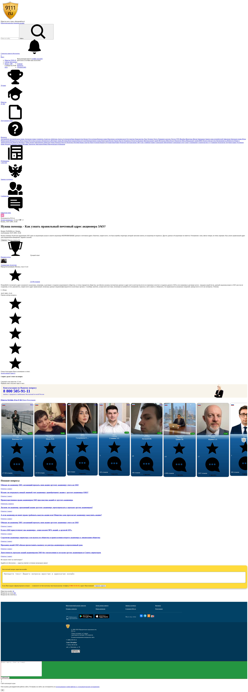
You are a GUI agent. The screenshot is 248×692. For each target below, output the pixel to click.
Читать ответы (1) (14, 240)
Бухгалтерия (93, 139)
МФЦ (201, 141)
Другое (173, 139)
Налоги (205, 141)
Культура (134, 141)
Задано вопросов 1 (7, 220)
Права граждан (85, 142)
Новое (8, 64)
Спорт (186, 142)
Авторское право (30, 139)
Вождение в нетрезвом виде (117, 139)
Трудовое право (231, 142)
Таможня (214, 142)
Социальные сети (178, 142)
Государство (131, 139)
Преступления (95, 142)
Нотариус (22, 142)
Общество (47, 142)
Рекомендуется (6, 257)
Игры (244, 139)
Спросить (17, 475)
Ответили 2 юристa (7, 504)
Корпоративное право (93, 141)
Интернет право (56, 141)
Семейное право (149, 142)
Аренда (60, 139)
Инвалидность (15, 141)
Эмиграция (39, 144)
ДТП (178, 139)
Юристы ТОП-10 (10, 60)
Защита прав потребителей (214, 139)
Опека (53, 142)
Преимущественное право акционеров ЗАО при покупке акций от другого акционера (37, 500)
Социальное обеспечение (163, 142)
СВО (138, 142)
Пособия (77, 142)
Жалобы (183, 139)
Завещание (201, 139)
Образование (38, 142)
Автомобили (5, 139)
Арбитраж (54, 139)
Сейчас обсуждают (11, 62)
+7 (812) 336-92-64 (71, 645)
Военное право (102, 139)
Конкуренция (72, 141)
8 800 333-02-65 (74, 586)
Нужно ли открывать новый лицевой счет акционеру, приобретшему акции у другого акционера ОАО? (44, 492)
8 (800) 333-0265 (37, 59)
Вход (2, 57)
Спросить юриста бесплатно (10, 53)
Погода (64, 142)
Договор (150, 139)
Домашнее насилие (164, 139)
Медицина (162, 141)
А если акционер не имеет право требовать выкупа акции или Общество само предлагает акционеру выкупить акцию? (51, 515)
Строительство (203, 142)
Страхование (193, 142)
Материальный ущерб (151, 141)
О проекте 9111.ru (130, 609)
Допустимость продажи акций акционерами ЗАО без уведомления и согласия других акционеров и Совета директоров (51, 553)
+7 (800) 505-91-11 (71, 640)
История (65, 141)
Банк (73, 139)
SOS (6, 67)
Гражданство (139, 139)
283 (14, 593)
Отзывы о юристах (71, 609)
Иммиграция (5, 141)
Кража (116, 141)
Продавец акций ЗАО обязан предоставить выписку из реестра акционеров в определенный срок (42, 545)
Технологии (221, 142)
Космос (111, 141)
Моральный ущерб (192, 141)
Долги (155, 139)
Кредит (121, 141)
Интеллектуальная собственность (39, 141)
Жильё (195, 139)
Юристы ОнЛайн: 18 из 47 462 (11, 400)
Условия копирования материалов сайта (82, 637)
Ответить (4, 240)
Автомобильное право (17, 139)
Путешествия (110, 142)
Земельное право (236, 139)
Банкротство (79, 139)
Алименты (40, 139)
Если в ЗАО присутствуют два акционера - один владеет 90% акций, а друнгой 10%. (36, 530)
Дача (145, 139)
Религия (123, 142)
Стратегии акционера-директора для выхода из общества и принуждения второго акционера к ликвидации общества (50, 538)
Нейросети (230, 141)
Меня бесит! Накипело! (174, 141)
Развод (117, 142)
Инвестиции (24, 141)
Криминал (127, 141)
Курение (141, 141)
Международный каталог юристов (76, 605)
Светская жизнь (131, 142)
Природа (103, 142)
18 (13, 591)
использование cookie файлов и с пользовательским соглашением (77, 687)
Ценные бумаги (17, 144)
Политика (70, 142)
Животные (189, 139)
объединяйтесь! (20, 21)
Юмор (45, 144)
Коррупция (105, 141)
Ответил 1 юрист (6, 489)
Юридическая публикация (56, 144)
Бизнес (86, 139)
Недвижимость (221, 141)
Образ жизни (29, 142)
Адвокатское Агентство (9, 265)
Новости (16, 142)
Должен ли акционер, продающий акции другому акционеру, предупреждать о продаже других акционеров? (47, 507)
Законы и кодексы (130, 605)
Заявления (227, 139)
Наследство (212, 141)
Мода (184, 141)
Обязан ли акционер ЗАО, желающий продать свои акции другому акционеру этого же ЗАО (40, 485)
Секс (142, 142)
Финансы (8, 144)
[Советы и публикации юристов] (10, 19)
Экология (32, 144)
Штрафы (25, 144)
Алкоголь (47, 139)
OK (2, 690)
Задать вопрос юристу (8, 373)
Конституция (81, 141)
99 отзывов (35, 282)
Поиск (24, 400)
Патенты (58, 142)
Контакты (158, 605)
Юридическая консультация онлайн (12, 23)
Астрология (67, 139)
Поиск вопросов (100, 609)
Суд (209, 142)
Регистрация (31, 400)
